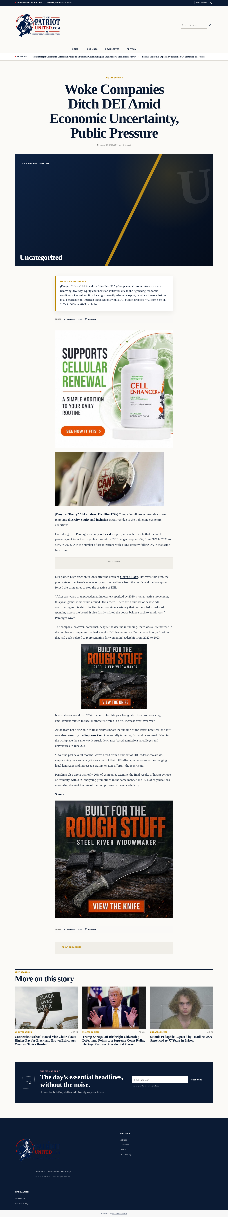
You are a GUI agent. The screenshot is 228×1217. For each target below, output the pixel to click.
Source (59, 794)
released (105, 534)
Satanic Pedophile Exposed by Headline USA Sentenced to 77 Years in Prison (146, 56)
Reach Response (119, 1213)
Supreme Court (94, 735)
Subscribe (196, 1080)
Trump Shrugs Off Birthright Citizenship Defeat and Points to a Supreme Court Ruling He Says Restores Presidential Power (113, 1040)
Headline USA (107, 514)
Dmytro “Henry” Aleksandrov (76, 514)
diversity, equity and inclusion (88, 519)
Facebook (71, 319)
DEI (115, 539)
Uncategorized (114, 78)
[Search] (210, 25)
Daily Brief (202, 3)
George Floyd (129, 576)
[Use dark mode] (211, 3)
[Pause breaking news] (210, 56)
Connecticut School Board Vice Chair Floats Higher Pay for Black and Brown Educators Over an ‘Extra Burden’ (45, 1040)
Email (80, 319)
